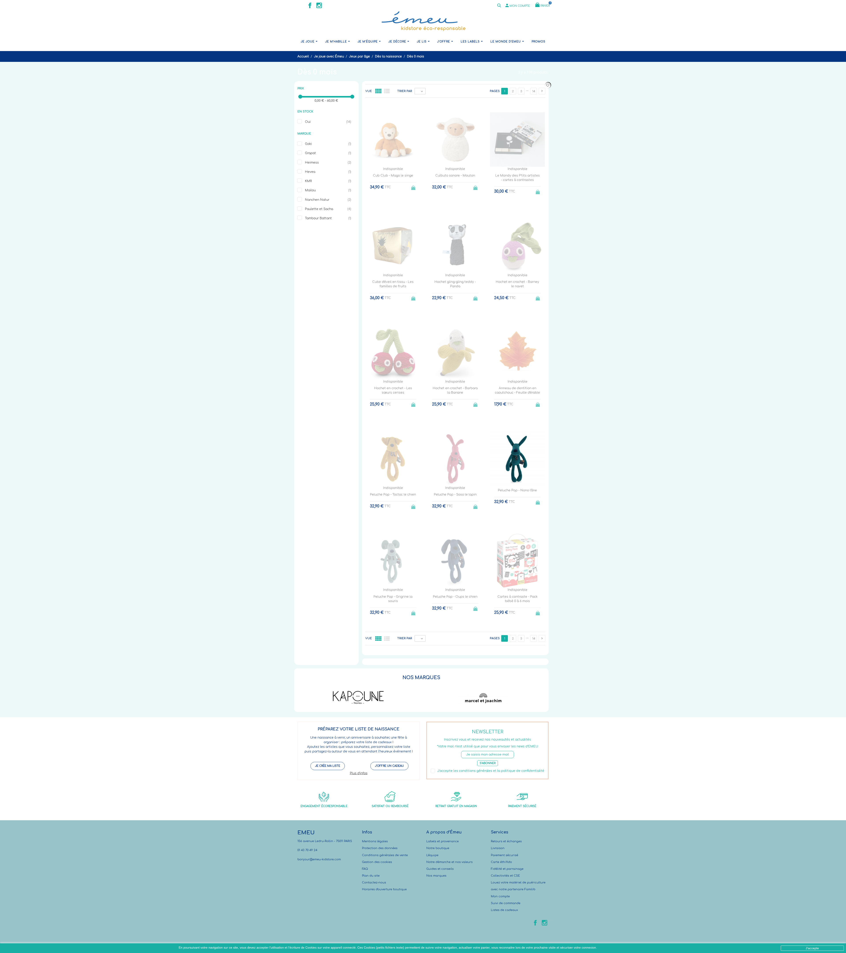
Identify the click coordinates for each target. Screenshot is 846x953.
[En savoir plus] (459, 660)
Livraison (498, 848)
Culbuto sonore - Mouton (455, 175)
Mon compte (500, 896)
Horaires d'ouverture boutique (384, 889)
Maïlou (310, 190)
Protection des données (379, 848)
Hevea (310, 171)
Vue (368, 91)
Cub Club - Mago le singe (393, 175)
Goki (308, 144)
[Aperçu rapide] (451, 660)
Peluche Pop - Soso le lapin (455, 494)
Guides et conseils (440, 868)
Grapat (310, 153)
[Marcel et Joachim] (483, 697)
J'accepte (812, 948)
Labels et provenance (442, 841)
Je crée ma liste (327, 765)
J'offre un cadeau (389, 765)
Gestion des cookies (377, 862)
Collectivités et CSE (505, 875)
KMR (308, 181)
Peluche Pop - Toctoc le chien (393, 494)
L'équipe (432, 855)
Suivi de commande (505, 903)
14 (533, 91)
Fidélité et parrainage (507, 868)
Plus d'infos (358, 773)
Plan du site (371, 875)
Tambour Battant (318, 218)
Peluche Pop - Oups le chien (455, 596)
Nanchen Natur (317, 199)
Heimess (312, 162)
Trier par (404, 91)
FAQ (365, 868)
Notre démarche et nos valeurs (449, 862)
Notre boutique (437, 848)
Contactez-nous (374, 882)
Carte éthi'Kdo (501, 862)
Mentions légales (375, 841)
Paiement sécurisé (504, 855)
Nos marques (436, 875)
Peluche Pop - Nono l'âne (517, 490)
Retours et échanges (506, 841)
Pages (495, 91)
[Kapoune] (358, 697)
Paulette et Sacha (319, 209)
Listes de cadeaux (504, 910)
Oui (308, 122)
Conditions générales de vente (385, 855)
